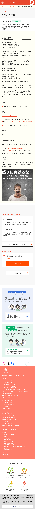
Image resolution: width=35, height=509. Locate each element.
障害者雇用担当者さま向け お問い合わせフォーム (15, 351)
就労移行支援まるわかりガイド (10, 396)
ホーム (3, 6)
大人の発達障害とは (7, 393)
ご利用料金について (8, 404)
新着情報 (4, 378)
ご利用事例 (5, 406)
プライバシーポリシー (10, 503)
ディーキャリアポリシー (9, 383)
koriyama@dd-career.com (15, 148)
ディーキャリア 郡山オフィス (9, 116)
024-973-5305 (10, 150)
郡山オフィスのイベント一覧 (17, 244)
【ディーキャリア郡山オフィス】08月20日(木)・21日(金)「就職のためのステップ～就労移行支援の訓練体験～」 (17, 234)
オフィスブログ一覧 (7, 413)
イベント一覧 (11, 6)
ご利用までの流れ (8, 402)
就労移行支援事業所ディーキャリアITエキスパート (17, 391)
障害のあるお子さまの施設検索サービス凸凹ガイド (14, 447)
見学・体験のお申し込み (8, 417)
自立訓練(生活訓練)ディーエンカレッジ (8, 444)
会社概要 (4, 432)
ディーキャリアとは (7, 380)
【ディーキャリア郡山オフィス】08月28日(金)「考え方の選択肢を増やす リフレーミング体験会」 (17, 223)
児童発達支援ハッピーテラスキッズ (9, 440)
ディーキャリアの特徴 (9, 384)
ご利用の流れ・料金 (7, 400)
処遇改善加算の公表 (8, 450)
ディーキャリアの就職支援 (10, 386)
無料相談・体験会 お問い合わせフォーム (13, 316)
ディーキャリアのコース (9, 388)
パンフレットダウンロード (9, 415)
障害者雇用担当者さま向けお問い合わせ (9, 420)
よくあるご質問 (6, 409)
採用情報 (4, 452)
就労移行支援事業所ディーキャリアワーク (14, 389)
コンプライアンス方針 (8, 423)
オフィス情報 (17, 263)
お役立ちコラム (6, 398)
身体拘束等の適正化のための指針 (11, 426)
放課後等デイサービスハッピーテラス (9, 437)
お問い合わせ (5, 454)
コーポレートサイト (8, 434)
